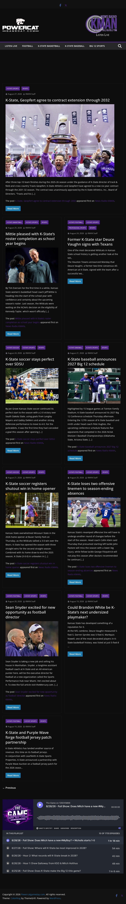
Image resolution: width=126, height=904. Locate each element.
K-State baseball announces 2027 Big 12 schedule (92, 361)
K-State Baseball (75, 45)
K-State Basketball (49, 45)
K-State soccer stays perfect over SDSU (30, 361)
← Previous (9, 787)
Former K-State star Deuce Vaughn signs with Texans (91, 242)
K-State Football (76, 222)
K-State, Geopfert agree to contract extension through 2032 (58, 100)
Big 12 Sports (97, 45)
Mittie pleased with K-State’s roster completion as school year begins (30, 238)
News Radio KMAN (104, 200)
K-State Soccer (13, 348)
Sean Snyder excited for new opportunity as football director (30, 612)
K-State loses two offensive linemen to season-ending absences (91, 488)
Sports (25, 88)
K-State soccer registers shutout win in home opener (30, 486)
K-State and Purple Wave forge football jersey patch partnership (28, 737)
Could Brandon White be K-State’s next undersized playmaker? (91, 612)
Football (27, 45)
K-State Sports (13, 88)
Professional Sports (77, 228)
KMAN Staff (30, 94)
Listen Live (11, 45)
